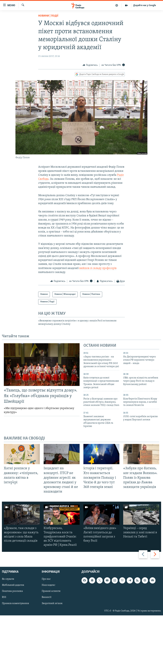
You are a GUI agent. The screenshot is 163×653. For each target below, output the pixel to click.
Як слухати (8, 579)
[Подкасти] (117, 5)
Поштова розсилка (12, 591)
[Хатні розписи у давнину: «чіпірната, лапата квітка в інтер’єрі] (22, 454)
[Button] (90, 65)
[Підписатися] (152, 580)
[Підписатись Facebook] (85, 580)
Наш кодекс (48, 585)
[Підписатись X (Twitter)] (100, 580)
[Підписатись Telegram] (130, 580)
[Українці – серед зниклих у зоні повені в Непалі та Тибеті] (141, 514)
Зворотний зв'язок (52, 603)
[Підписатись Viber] (122, 580)
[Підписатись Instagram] (115, 580)
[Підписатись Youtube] (107, 580)
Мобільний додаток (13, 585)
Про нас (46, 579)
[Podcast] (145, 580)
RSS (4, 597)
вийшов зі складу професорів (98, 268)
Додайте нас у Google (144, 5)
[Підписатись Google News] (92, 580)
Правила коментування (15, 603)
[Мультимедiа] (126, 5)
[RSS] (137, 580)
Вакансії (46, 597)
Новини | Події (48, 16)
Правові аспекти (51, 591)
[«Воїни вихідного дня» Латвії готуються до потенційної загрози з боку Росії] (101, 514)
